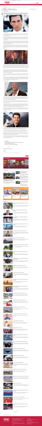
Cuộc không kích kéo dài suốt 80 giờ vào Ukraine (19, 348)
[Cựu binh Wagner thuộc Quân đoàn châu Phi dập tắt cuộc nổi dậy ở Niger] (8, 282)
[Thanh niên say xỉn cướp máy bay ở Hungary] (8, 275)
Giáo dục (6, 4)
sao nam (9, 146)
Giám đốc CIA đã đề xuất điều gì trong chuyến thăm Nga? (20, 341)
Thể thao (37, 4)
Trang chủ (4, 4)
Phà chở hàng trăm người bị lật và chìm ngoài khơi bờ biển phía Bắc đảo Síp (20, 390)
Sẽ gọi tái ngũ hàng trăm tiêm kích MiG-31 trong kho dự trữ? (24, 172)
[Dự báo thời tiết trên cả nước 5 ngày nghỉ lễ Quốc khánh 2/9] (8, 247)
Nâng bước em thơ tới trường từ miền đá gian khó (19, 265)
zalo (2, 8)
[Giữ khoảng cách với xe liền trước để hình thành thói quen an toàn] (8, 206)
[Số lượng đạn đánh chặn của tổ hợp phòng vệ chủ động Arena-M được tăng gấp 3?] (8, 261)
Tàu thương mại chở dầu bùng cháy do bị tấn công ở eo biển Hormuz (20, 335)
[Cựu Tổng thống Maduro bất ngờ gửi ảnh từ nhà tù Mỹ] (8, 233)
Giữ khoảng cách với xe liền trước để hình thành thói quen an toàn (20, 203)
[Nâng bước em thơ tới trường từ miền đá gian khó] (8, 268)
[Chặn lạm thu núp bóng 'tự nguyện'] (7, 192)
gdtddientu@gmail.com (19, 0)
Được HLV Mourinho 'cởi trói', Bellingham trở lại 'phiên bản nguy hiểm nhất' (20, 217)
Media (32, 4)
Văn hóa (35, 4)
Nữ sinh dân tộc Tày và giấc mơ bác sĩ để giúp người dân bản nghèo (20, 252)
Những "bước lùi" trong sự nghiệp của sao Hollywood (11, 144)
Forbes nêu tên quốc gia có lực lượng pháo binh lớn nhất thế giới (24, 177)
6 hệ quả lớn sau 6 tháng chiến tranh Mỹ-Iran (18, 355)
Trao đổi (19, 4)
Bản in (2, 12)
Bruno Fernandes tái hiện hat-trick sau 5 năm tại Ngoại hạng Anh (20, 425)
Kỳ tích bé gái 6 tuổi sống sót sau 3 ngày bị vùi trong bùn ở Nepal (20, 404)
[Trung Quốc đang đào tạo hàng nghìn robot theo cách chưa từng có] (8, 227)
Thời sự (9, 4)
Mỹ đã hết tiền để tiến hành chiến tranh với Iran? (15, 195)
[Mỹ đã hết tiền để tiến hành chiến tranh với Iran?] (16, 192)
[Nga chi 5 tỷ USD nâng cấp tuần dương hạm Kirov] (8, 240)
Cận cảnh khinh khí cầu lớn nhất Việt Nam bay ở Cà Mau (16, 166)
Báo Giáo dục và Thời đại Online (7, 2)
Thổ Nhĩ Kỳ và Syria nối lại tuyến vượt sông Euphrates (19, 369)
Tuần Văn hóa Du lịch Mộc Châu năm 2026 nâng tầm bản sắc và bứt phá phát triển (24, 166)
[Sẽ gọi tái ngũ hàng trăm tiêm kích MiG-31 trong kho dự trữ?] (18, 172)
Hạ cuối (5, 165)
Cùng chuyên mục (7, 158)
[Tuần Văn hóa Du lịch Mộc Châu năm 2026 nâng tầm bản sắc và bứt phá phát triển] (25, 162)
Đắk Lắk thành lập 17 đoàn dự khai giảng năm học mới (24, 195)
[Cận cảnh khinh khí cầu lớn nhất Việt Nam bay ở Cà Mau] (16, 162)
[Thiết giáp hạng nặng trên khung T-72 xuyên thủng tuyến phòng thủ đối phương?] (9, 175)
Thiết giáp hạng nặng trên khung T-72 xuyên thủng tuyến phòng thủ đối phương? (9, 180)
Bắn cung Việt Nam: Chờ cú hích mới (17, 327)
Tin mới (2, 16)
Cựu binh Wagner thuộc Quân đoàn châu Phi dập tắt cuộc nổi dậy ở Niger (20, 279)
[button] (28, 194)
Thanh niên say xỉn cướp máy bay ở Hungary (18, 272)
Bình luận (2, 14)
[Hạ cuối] (8, 162)
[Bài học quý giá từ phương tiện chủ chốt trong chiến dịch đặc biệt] (18, 182)
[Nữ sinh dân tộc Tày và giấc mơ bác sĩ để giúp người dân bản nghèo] (8, 254)
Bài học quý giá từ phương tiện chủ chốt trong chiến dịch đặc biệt (24, 182)
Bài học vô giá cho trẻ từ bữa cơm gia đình (18, 362)
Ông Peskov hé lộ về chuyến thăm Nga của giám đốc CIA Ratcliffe (20, 210)
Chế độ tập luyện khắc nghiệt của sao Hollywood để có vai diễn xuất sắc (14, 142)
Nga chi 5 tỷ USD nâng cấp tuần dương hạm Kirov (19, 237)
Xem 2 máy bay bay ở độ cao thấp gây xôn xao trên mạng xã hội (21, 376)
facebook (2, 10)
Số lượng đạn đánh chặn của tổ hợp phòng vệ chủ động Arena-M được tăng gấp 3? (21, 259)
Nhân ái (24, 4)
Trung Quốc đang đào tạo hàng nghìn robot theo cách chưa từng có (20, 224)
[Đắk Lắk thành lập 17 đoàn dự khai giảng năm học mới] (24, 192)
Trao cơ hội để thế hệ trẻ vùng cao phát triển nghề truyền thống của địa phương (20, 286)
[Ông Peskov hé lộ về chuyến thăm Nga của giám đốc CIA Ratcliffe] (8, 213)
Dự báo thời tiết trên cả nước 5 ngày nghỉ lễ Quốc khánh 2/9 (20, 244)
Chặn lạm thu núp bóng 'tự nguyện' (7, 195)
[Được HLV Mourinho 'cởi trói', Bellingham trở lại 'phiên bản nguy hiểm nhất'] (8, 220)
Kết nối (16, 4)
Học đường (22, 4)
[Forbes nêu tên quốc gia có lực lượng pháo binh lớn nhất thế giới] (18, 177)
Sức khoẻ (30, 4)
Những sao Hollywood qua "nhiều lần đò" (10, 143)
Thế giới (27, 4)
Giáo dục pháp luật (13, 4)
